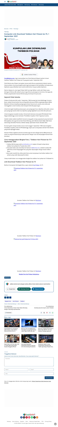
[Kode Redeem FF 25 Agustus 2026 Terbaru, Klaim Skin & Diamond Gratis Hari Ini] (12, 323)
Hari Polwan (36, 165)
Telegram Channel (39, 289)
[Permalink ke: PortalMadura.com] (5, 39)
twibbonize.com (35, 148)
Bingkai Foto (8, 301)
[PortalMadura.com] (12, 1)
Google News (12, 289)
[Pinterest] (26, 417)
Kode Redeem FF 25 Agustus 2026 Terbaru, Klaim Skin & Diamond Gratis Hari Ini (11, 330)
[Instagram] (29, 417)
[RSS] (37, 417)
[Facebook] (21, 417)
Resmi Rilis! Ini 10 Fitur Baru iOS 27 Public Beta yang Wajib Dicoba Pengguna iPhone (11, 345)
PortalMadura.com (11, 38)
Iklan (27, 421)
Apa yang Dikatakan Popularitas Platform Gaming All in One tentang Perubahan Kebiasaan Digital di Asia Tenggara (28, 345)
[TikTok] (34, 417)
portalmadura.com (27, 144)
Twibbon (22, 301)
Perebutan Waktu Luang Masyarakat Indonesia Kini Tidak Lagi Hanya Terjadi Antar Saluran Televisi (45, 345)
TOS (42, 421)
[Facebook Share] (41, 313)
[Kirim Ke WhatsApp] (53, 313)
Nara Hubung (15, 421)
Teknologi (6, 31)
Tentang (9, 421)
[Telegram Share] (50, 313)
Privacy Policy (48, 421)
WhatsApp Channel (24, 289)
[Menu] (5, 1)
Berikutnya (7, 277)
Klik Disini (38, 200)
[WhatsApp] (32, 417)
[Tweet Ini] (44, 313)
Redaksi (22, 421)
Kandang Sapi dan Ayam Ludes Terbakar (44, 307)
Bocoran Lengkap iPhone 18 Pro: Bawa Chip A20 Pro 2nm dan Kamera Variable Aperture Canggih (46, 330)
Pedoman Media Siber (34, 421)
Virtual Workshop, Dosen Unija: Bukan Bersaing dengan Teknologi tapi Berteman (15, 308)
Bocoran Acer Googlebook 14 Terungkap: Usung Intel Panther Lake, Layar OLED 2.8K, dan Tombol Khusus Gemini (28, 330)
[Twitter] (24, 417)
